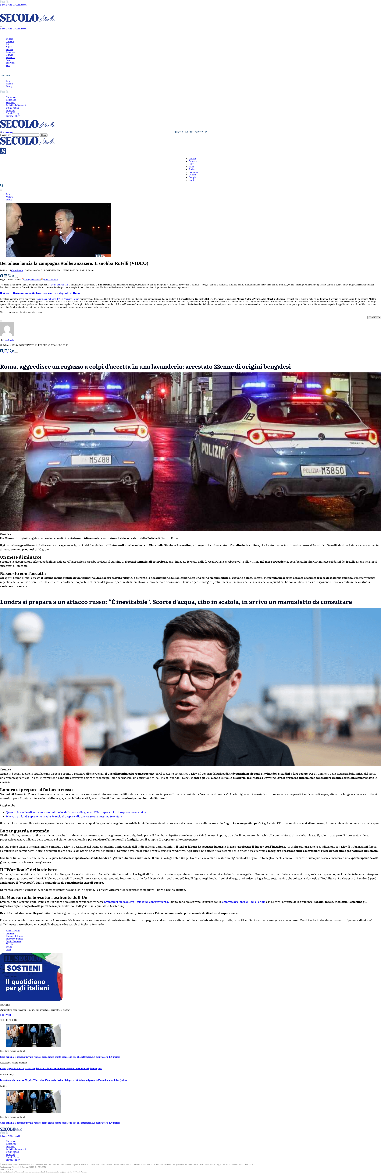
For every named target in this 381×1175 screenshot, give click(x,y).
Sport (8, 60)
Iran (8, 81)
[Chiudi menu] (1, 26)
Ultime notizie (12, 108)
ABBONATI (14, 4)
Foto (8, 65)
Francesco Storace (14, 938)
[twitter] (7, 2)
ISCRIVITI (5, 1015)
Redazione (11, 100)
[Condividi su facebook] (2, 276)
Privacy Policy (13, 116)
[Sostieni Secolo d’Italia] (31, 1000)
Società (9, 49)
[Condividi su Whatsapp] (10, 276)
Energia (192, 177)
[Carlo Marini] (7, 335)
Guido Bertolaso (13, 941)
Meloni (9, 83)
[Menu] (1, 147)
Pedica (9, 946)
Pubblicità (10, 110)
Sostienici (10, 102)
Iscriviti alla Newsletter (17, 105)
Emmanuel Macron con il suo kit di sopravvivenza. (136, 902)
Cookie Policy (12, 113)
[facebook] (1, 2)
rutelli (8, 949)
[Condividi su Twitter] (13, 276)
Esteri (8, 44)
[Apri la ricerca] (2, 186)
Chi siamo (10, 97)
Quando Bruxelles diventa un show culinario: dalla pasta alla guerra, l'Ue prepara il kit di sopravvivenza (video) (77, 812)
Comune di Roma (14, 936)
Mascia (9, 944)
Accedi (23, 4)
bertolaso (10, 933)
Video (9, 46)
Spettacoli (10, 57)
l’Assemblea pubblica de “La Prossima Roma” (57, 299)
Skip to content (7, 132)
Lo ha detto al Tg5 (60, 284)
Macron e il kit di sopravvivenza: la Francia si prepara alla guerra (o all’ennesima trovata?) (64, 816)
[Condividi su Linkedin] (6, 276)
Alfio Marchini (13, 930)
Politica (9, 38)
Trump (9, 86)
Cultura (9, 55)
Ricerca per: (5, 135)
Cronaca (10, 41)
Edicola (3, 4)
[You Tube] (4, 2)
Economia (10, 52)
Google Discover (32, 279)
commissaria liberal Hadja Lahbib (244, 902)
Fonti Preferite (51, 279)
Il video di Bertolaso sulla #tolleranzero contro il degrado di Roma (40, 293)
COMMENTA (374, 317)
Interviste (10, 63)
